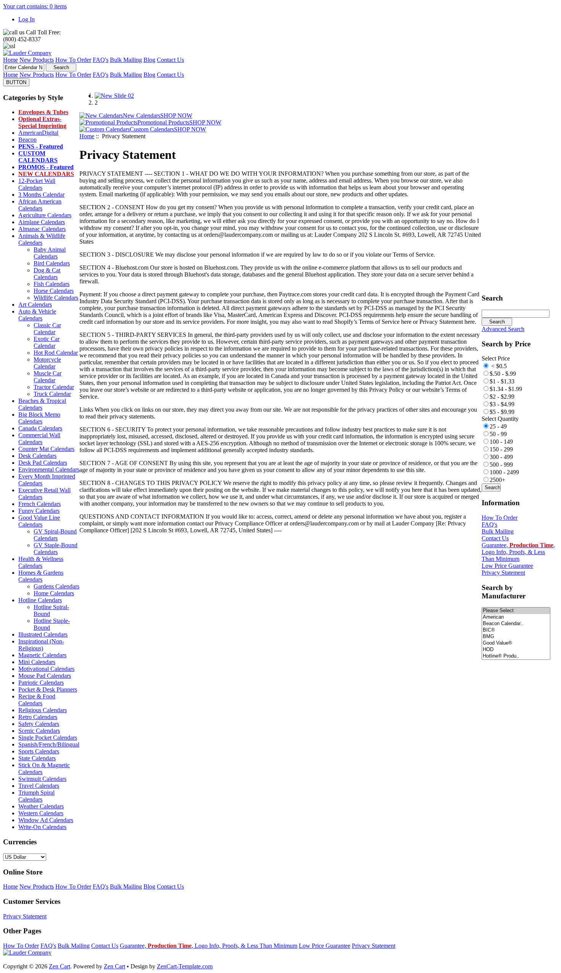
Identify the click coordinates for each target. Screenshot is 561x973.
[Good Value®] (516, 643)
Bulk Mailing (498, 531)
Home (86, 136)
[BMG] (516, 637)
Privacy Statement (503, 572)
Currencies (20, 842)
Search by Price (506, 344)
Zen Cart (59, 966)
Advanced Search (503, 329)
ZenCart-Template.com (185, 966)
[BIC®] (516, 630)
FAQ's (489, 524)
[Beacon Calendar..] (516, 624)
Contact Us (495, 538)
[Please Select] (516, 611)
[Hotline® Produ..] (516, 656)
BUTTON (16, 82)
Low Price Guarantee (507, 565)
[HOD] (516, 650)
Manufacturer (504, 591)
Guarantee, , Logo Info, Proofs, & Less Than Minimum (518, 552)
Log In (26, 19)
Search (492, 298)
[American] (516, 617)
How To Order (499, 517)
